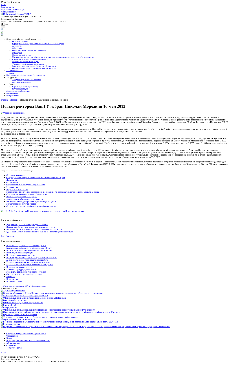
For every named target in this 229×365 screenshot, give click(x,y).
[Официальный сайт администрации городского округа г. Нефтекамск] (33, 298)
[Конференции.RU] (10, 307)
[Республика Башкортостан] (14, 300)
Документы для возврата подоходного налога (27, 224)
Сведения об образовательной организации (26, 333)
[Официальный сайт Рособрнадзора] (18, 319)
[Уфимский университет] (13, 291)
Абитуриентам (13, 343)
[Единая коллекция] (10, 324)
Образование (14, 71)
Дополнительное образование (18, 91)
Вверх (4, 352)
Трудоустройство (14, 348)
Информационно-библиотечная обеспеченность (25, 75)
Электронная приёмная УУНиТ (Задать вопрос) (24, 286)
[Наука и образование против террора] (19, 314)
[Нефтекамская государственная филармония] (22, 303)
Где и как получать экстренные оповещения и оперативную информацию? (40, 232)
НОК (3, 4)
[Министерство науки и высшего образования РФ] (24, 295)
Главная (4, 100)
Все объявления (8, 236)
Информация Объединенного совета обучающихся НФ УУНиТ (35, 229)
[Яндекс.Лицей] (8, 305)
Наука (11, 73)
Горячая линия (7, 7)
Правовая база (12, 93)
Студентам (11, 345)
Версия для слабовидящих (13, 9)
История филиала (13, 95)
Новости (14, 100)
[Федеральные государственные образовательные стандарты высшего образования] (39, 317)
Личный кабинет (8, 12)
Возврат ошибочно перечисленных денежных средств (30, 227)
